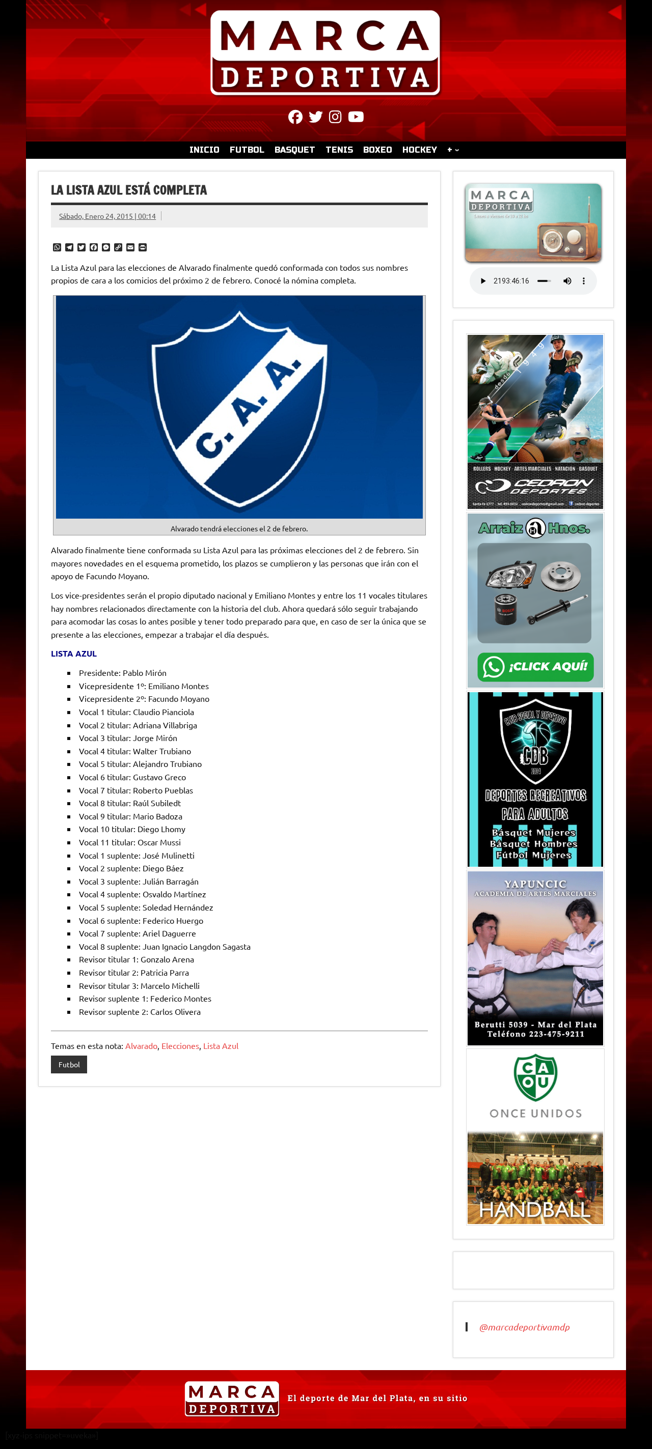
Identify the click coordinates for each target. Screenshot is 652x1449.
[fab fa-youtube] (356, 118)
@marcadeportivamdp (524, 1326)
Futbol (69, 1064)
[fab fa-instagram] (335, 118)
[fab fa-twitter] (316, 118)
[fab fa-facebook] (295, 118)
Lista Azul (220, 1045)
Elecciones (180, 1045)
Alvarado (141, 1045)
